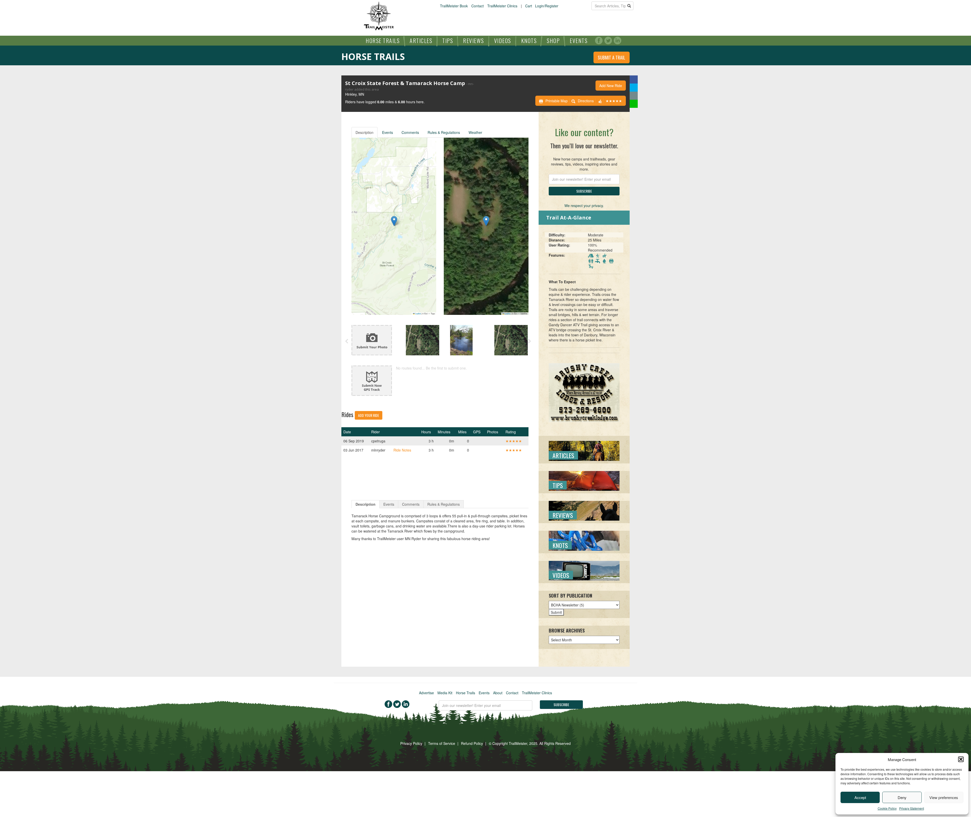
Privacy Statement (911, 808)
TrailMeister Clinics (502, 5)
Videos (502, 40)
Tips (447, 40)
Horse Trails (383, 40)
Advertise (426, 692)
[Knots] (584, 540)
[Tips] (584, 480)
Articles (421, 40)
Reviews (473, 40)
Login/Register (546, 5)
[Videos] (584, 570)
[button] (960, 759)
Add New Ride (610, 85)
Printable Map (556, 100)
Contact (477, 5)
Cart (528, 5)
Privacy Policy (411, 743)
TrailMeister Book (454, 5)
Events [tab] (388, 504)
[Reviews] (584, 510)
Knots (529, 40)
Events (578, 40)
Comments (410, 132)
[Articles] (584, 450)
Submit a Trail (611, 57)
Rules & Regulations (444, 132)
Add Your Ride (368, 415)
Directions (586, 100)
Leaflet (418, 313)
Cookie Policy (887, 808)
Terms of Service (441, 743)
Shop (553, 40)
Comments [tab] (411, 504)
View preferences (943, 797)
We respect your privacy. (584, 205)
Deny (902, 797)
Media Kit (444, 692)
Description (364, 132)
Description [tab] (366, 504)
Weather (475, 132)
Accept (860, 797)
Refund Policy (472, 743)
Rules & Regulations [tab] (443, 504)
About (497, 692)
